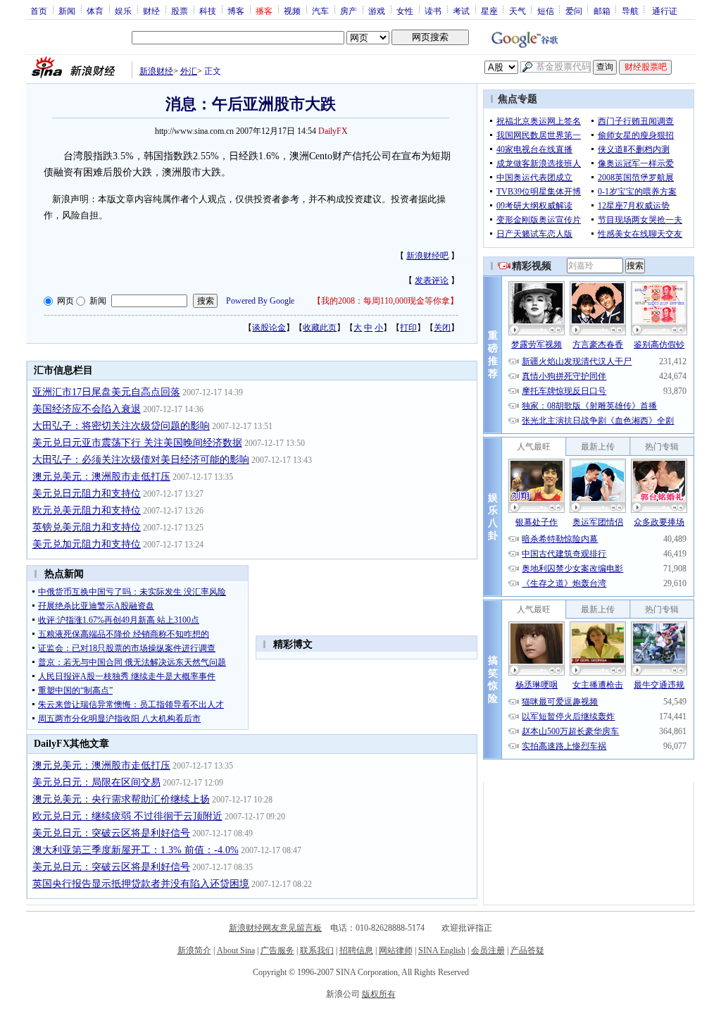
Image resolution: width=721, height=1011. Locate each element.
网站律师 (396, 950)
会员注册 (488, 950)
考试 (461, 10)
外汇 (188, 71)
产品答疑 (527, 950)
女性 (404, 10)
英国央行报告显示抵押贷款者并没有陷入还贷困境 (140, 884)
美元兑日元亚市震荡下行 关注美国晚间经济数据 (137, 443)
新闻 (66, 10)
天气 (517, 10)
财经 (151, 10)
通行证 (664, 10)
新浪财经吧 (427, 256)
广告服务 (277, 950)
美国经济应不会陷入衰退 (86, 409)
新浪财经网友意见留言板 (275, 928)
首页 (38, 10)
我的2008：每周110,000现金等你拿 (385, 301)
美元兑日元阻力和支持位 (86, 493)
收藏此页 (320, 328)
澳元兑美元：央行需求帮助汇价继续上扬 (121, 799)
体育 (95, 10)
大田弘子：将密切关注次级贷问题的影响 (121, 426)
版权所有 (379, 994)
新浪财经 (156, 71)
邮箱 (602, 10)
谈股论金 (269, 328)
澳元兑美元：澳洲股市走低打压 (101, 476)
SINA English (441, 950)
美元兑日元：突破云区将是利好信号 (111, 833)
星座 (489, 10)
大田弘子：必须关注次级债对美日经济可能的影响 (140, 459)
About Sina (236, 950)
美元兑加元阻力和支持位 (86, 544)
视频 (292, 10)
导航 (630, 10)
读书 (433, 10)
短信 (545, 10)
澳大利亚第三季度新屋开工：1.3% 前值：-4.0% (135, 850)
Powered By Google (260, 301)
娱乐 (123, 10)
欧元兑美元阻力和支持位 (86, 510)
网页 (65, 301)
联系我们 (317, 950)
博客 (235, 10)
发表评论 (432, 280)
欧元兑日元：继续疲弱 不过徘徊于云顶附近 (127, 816)
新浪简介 (194, 950)
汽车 (320, 10)
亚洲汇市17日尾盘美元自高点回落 (106, 392)
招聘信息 (356, 950)
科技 (207, 10)
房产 (348, 10)
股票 (179, 10)
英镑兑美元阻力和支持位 (86, 527)
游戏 (376, 10)
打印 (408, 328)
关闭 (442, 328)
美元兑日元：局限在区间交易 (96, 782)
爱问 (573, 10)
